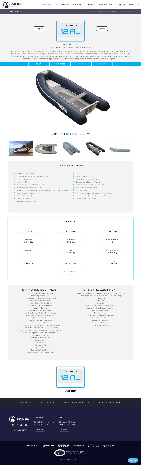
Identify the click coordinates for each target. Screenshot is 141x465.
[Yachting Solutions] (12, 4)
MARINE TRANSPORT (110, 402)
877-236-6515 (20, 430)
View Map (40, 429)
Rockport (38, 417)
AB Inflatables (113, 12)
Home (92, 12)
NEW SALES (25, 402)
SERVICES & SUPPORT (77, 402)
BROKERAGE (48, 402)
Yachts (101, 12)
